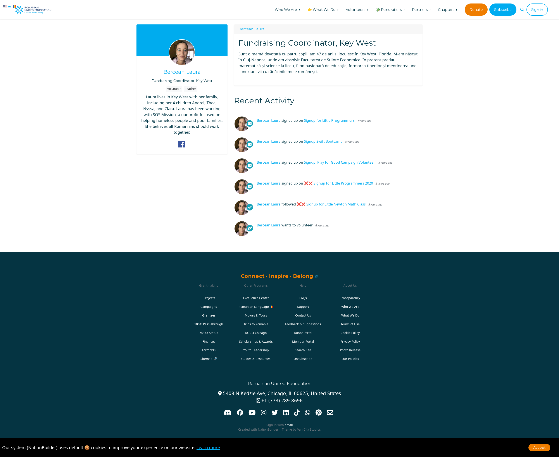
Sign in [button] (537, 9)
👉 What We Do (321, 9)
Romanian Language (256, 307)
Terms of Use (350, 324)
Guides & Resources (256, 359)
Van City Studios (309, 429)
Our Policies (350, 359)
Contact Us (303, 315)
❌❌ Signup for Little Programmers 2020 (338, 183)
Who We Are (286, 9)
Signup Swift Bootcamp (323, 141)
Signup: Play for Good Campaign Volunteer (340, 162)
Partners (420, 9)
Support (303, 307)
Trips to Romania (256, 324)
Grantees (209, 315)
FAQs (303, 298)
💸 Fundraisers (389, 9)
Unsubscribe (303, 359)
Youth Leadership (256, 350)
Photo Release (350, 350)
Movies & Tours (256, 315)
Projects (209, 298)
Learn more (208, 447)
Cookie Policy (350, 333)
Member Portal (303, 341)
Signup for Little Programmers (329, 120)
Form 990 (209, 350)
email (289, 425)
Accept (539, 447)
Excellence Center (256, 298)
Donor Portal (303, 333)
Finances (208, 341)
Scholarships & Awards (256, 341)
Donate (476, 9)
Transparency (350, 298)
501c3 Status (209, 333)
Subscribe (503, 9)
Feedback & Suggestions (303, 324)
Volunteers (356, 9)
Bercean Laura (182, 72)
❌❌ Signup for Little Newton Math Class (331, 204)
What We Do (350, 315)
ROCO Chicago (256, 333)
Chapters (446, 9)
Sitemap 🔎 (208, 359)
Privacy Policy (350, 341)
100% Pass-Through (208, 324)
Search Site (303, 350)
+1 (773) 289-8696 (280, 400)
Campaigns (208, 307)
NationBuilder (268, 429)
